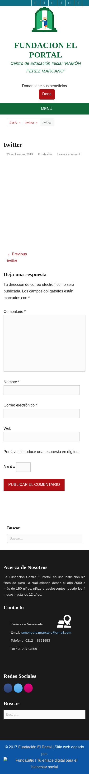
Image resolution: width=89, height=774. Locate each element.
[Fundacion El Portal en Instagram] (28, 688)
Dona (47, 94)
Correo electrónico (20, 405)
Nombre (11, 382)
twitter (31, 122)
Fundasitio (45, 154)
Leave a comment (68, 154)
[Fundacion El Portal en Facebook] (8, 688)
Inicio (14, 122)
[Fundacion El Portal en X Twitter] (18, 688)
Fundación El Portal (35, 747)
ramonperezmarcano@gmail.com (46, 632)
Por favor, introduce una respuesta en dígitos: (41, 452)
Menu (46, 109)
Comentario (15, 312)
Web (7, 428)
